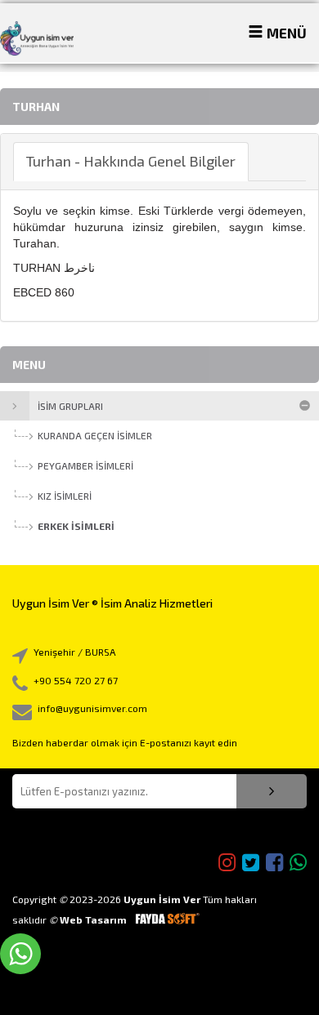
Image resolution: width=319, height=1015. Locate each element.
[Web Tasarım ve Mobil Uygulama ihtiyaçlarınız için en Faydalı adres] (167, 919)
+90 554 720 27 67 (76, 680)
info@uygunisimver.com (92, 708)
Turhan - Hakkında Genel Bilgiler (131, 161)
